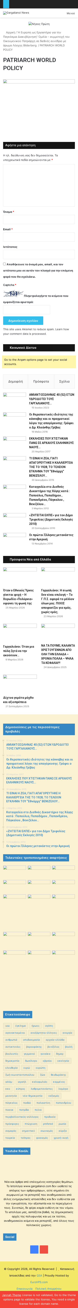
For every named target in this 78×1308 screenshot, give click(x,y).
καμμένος (59, 1081)
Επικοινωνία (24, 1288)
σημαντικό (28, 1130)
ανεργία (67, 1032)
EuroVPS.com (39, 1282)
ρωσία (62, 1123)
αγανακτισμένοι (15, 1032)
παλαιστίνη (43, 1102)
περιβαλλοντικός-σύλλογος (21, 1116)
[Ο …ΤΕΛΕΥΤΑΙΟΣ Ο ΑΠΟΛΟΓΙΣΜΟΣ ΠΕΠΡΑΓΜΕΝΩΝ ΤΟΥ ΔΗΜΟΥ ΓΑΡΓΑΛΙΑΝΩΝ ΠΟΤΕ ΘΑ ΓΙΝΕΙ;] (63, 976)
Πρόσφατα (41, 381)
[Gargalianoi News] (16, 13)
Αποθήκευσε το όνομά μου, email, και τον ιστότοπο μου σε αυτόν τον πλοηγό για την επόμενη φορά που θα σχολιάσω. (38, 270)
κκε (7, 1088)
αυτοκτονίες (12, 1046)
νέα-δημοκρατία (32, 1095)
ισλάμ (8, 1081)
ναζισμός (53, 1095)
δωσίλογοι (31, 1060)
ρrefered (48, 1123)
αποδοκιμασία (31, 1039)
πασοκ (9, 1109)
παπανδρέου (63, 1102)
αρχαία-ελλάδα (55, 1039)
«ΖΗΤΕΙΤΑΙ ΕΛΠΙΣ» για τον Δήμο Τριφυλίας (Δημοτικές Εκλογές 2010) (51, 519)
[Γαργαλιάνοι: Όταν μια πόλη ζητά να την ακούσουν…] (20, 633)
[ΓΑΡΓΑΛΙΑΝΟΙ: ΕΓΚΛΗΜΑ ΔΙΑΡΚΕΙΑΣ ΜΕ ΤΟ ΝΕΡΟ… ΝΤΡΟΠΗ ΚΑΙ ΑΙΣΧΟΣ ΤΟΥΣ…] (14, 898)
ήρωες (35, 1025)
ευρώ (27, 1067)
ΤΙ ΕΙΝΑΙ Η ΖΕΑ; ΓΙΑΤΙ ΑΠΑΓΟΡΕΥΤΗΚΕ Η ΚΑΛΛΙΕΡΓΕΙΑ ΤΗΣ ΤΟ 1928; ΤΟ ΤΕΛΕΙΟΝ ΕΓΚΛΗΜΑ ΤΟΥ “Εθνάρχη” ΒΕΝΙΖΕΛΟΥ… (51, 467)
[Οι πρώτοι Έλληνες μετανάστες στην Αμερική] (14, 541)
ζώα (42, 1074)
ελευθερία (11, 1067)
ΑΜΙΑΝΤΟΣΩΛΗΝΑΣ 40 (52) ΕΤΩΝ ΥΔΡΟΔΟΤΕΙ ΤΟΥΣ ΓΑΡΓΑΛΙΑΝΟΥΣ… (51, 399)
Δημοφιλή (15, 381)
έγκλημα (20, 1025)
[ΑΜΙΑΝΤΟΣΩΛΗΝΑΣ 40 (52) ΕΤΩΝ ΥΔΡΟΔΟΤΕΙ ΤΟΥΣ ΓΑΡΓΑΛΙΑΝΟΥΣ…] (14, 400)
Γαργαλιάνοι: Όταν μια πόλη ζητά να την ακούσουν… (18, 651)
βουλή (68, 1046)
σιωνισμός (47, 1130)
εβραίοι (47, 1060)
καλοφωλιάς (39, 1081)
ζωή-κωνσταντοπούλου (19, 1074)
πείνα (38, 1109)
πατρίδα (24, 1109)
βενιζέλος (53, 1046)
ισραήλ (22, 1081)
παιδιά (27, 1102)
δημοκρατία (12, 1060)
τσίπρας (25, 1137)
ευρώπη (40, 1067)
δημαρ (59, 1053)
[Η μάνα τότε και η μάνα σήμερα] (63, 872)
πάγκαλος (11, 1102)
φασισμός (42, 1137)
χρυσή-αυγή (61, 1137)
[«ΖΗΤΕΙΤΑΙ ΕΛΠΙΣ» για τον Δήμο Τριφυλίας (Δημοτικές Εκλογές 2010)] (14, 521)
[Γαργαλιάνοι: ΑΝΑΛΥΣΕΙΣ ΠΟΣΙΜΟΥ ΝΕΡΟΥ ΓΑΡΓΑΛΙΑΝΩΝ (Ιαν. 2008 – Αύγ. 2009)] (39, 939)
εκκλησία (63, 1060)
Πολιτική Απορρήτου (48, 1288)
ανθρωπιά (11, 1039)
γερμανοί (29, 1053)
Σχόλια (64, 381)
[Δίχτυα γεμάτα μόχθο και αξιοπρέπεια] (20, 684)
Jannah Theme (11, 1295)
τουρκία (10, 1137)
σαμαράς (10, 1130)
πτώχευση (31, 1123)
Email (8, 229)
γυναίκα (45, 1053)
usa (7, 1025)
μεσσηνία (11, 1095)
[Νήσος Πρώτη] (39, 23)
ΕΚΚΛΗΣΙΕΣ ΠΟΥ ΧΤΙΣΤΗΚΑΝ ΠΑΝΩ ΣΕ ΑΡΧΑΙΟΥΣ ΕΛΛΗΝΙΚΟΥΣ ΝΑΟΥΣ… (51, 443)
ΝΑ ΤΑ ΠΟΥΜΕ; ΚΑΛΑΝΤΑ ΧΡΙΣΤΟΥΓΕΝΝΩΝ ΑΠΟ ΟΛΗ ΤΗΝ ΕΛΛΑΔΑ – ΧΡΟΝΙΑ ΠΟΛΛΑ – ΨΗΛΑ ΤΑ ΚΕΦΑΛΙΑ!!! (58, 654)
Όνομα (8, 211)
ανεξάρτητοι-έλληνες (44, 1032)
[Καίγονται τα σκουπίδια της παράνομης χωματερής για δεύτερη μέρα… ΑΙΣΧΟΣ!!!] (14, 958)
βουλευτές (11, 1053)
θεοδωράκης (58, 1074)
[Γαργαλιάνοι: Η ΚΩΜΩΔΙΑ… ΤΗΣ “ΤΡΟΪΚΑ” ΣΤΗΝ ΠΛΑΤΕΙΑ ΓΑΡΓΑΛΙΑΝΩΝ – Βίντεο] (63, 902)
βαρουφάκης (34, 1046)
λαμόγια (63, 1088)
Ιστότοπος (10, 246)
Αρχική (10, 32)
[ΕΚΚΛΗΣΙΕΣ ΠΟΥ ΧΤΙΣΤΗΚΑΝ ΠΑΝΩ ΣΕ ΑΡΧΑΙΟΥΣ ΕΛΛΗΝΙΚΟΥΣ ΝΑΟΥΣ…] (14, 442)
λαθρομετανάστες (42, 1088)
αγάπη (49, 1025)
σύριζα (63, 1130)
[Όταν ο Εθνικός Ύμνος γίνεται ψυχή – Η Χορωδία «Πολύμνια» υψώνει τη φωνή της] (20, 576)
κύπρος (20, 1088)
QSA (39, 1275)
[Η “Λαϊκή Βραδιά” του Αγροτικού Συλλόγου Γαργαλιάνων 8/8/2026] (14, 872)
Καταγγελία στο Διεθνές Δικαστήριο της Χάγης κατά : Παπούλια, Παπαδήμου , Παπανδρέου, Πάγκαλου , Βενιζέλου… (49, 495)
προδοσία (50, 1116)
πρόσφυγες (12, 1123)
